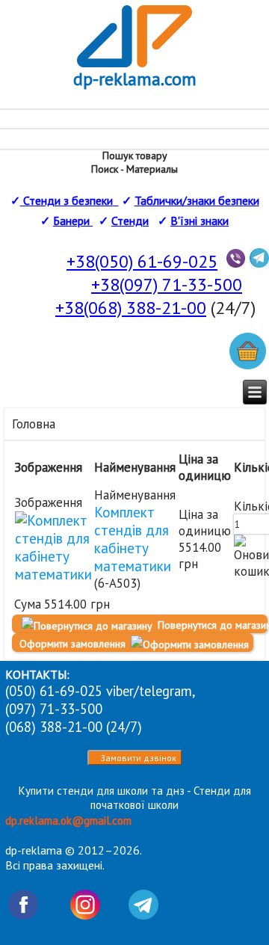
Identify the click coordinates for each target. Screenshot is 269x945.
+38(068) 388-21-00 (130, 307)
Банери (73, 220)
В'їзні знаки (199, 220)
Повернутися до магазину (211, 625)
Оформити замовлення (74, 643)
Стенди (130, 220)
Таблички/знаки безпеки (196, 200)
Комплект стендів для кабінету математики (132, 539)
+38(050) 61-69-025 (142, 261)
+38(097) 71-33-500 (166, 284)
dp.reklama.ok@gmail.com (68, 820)
